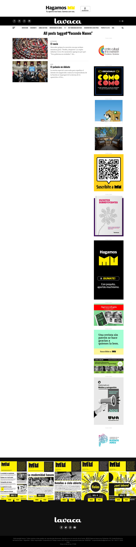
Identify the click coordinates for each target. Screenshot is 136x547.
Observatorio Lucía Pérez (91, 28)
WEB (9, 500)
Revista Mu (25, 28)
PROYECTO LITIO (105, 28)
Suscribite (33, 28)
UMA (113, 28)
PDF (17, 500)
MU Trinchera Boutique (75, 28)
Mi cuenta (68, 33)
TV (65, 28)
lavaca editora (43, 28)
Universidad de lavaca (55, 28)
